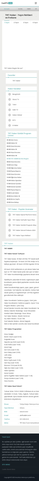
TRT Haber (16, 81)
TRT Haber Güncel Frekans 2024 (23, 230)
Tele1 (14, 105)
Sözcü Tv (15, 99)
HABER (29, 9)
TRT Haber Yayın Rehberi (21, 235)
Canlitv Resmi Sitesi (8, 469)
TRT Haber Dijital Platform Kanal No (24, 215)
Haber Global (17, 115)
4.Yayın (35, 22)
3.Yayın (25, 22)
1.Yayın (6, 22)
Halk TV (15, 110)
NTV (14, 120)
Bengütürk (16, 94)
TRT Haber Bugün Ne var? (13, 68)
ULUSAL (20, 9)
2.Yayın (16, 22)
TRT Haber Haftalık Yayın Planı (23, 220)
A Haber (15, 125)
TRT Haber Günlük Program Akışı (24, 225)
